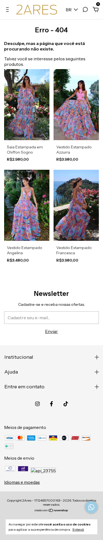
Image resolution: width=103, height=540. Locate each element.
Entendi (78, 529)
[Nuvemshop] (51, 510)
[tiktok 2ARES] (65, 403)
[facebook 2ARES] (51, 403)
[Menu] (8, 9)
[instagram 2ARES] (37, 403)
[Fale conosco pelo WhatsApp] (91, 507)
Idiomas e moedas (22, 482)
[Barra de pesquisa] (85, 9)
